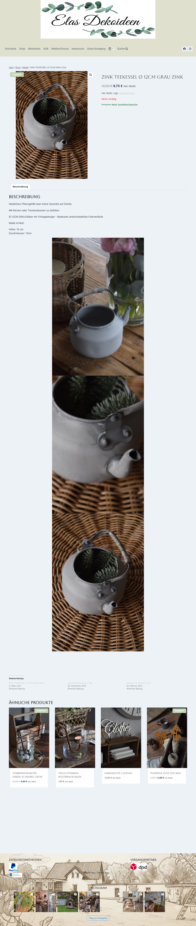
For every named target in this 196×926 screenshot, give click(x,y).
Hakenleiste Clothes (118, 773)
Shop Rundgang (96, 48)
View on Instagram (98, 918)
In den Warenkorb (114, 786)
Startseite (10, 48)
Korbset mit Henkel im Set (139, 683)
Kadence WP (117, 872)
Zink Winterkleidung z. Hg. (80, 683)
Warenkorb (34, 48)
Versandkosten (126, 93)
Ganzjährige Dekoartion (128, 104)
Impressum (78, 48)
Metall (114, 104)
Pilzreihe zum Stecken (165, 773)
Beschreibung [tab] (20, 186)
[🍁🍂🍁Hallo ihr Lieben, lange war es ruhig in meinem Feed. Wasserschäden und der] (46, 902)
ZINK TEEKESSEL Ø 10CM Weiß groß (26, 683)
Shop (22, 48)
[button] (90, 74)
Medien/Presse (60, 48)
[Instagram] (190, 48)
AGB (45, 48)
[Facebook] (184, 48)
